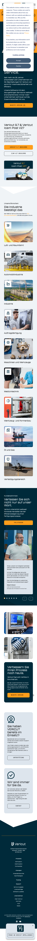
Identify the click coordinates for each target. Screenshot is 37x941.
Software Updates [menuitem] (18, 891)
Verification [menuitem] (18, 861)
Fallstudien (18, 522)
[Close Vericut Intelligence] (33, 925)
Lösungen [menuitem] (18, 870)
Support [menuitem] (18, 884)
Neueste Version (17, 695)
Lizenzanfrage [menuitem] (18, 889)
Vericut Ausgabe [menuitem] (18, 887)
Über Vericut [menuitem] (18, 899)
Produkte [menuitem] (18, 858)
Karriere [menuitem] (18, 901)
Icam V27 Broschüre (18, 153)
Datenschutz (27, 916)
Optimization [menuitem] (18, 864)
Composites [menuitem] (18, 866)
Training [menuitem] (18, 880)
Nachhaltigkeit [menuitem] (18, 876)
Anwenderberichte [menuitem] (18, 873)
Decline (18, 66)
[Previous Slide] (25, 598)
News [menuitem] (18, 906)
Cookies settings (18, 55)
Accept (18, 60)
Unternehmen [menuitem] (18, 896)
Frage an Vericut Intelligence (20, 935)
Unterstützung (18, 757)
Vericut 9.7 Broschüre (18, 147)
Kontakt (18, 806)
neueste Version (16, 105)
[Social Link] (17, 921)
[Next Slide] (31, 598)
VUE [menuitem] (18, 903)
